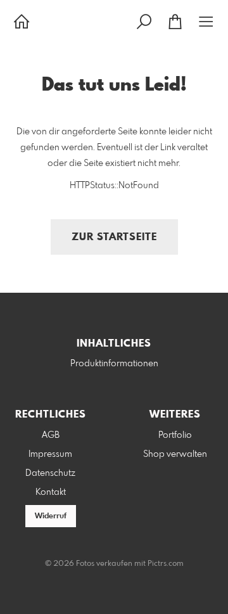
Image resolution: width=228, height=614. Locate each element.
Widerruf (50, 516)
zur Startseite (114, 237)
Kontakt (50, 492)
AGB (51, 435)
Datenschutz (50, 473)
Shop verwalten (175, 454)
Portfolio (175, 435)
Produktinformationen (114, 363)
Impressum (50, 454)
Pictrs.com (166, 564)
